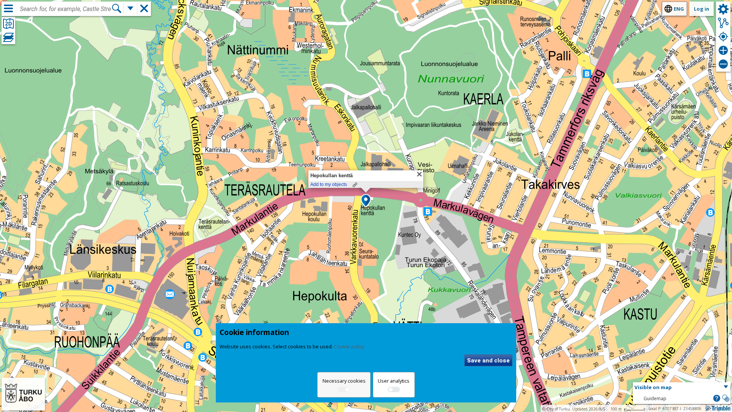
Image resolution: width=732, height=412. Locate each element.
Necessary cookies (344, 380)
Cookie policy (349, 346)
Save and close (488, 360)
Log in (701, 8)
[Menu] (8, 8)
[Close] (419, 174)
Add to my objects (328, 184)
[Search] (117, 8)
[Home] (23, 405)
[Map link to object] (355, 185)
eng (679, 8)
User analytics (393, 380)
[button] (366, 201)
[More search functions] (130, 8)
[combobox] (65, 9)
